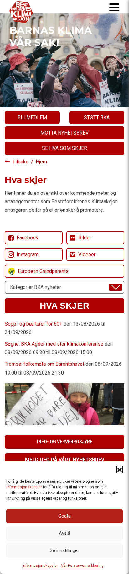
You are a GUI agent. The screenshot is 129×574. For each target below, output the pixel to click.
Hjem (41, 162)
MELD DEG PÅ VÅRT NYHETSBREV (64, 460)
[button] (119, 469)
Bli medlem (32, 117)
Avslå (64, 533)
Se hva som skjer (64, 148)
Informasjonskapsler (40, 565)
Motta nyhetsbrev (64, 133)
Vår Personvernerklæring (82, 565)
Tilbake (21, 162)
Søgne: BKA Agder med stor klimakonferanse (54, 344)
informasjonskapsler (24, 487)
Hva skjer (64, 306)
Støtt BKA (97, 117)
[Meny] (114, 7)
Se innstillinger (64, 550)
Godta (64, 516)
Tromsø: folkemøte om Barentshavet (44, 364)
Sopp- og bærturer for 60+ (33, 324)
